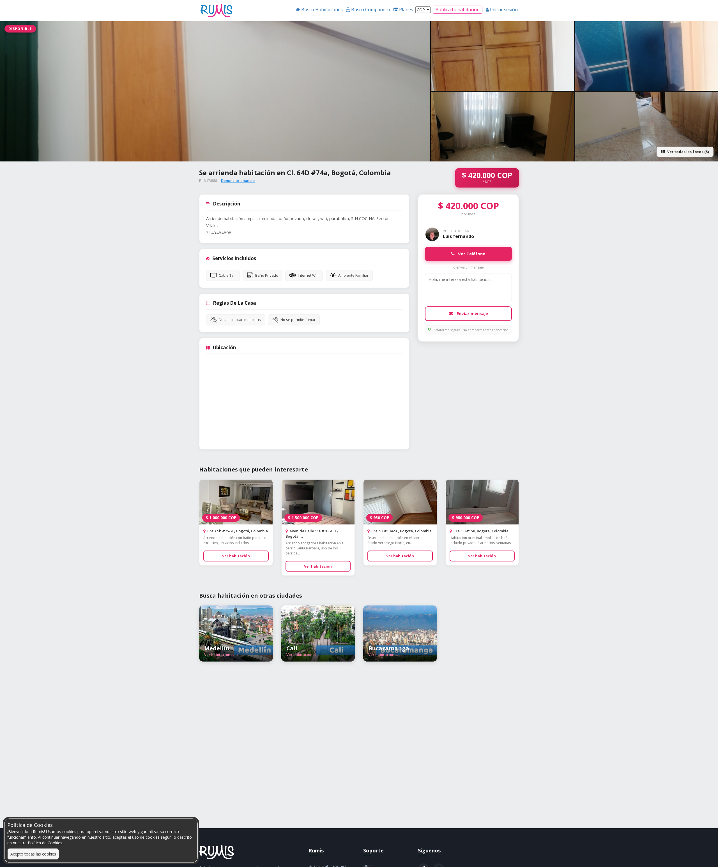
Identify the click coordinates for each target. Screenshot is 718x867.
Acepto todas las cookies (33, 854)
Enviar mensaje (471, 313)
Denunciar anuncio (238, 180)
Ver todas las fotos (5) (688, 151)
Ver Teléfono (471, 253)
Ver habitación (236, 555)
